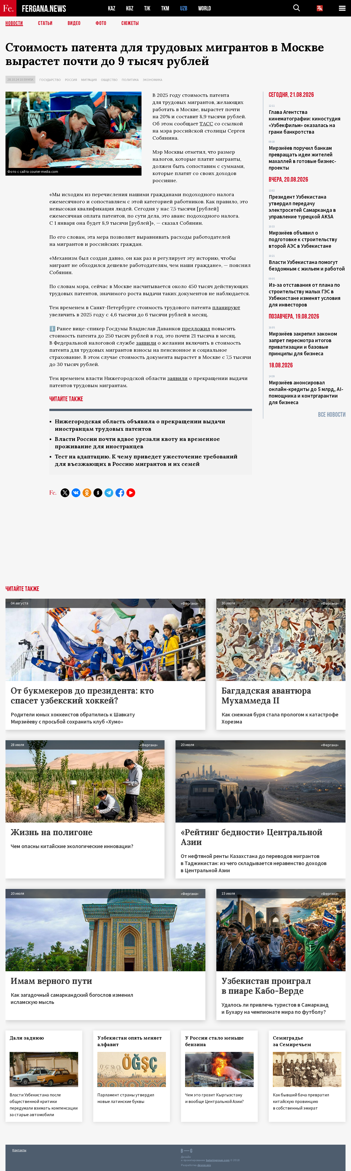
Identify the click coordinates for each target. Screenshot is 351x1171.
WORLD (204, 8)
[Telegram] (108, 492)
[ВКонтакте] (76, 492)
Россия (71, 80)
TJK (147, 8)
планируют (226, 307)
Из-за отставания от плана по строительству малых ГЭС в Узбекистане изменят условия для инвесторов (305, 295)
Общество (109, 80)
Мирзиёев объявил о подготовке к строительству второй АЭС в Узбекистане (303, 239)
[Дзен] (98, 492)
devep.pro (204, 1165)
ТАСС (206, 123)
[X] (65, 492)
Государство (50, 80)
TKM (165, 8)
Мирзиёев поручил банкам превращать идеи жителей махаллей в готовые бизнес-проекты (302, 158)
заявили (146, 343)
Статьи (45, 23)
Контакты (19, 1150)
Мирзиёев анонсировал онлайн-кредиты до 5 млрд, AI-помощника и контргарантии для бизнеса (306, 392)
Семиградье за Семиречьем (292, 1041)
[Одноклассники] (87, 492)
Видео (74, 23)
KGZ (129, 8)
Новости (14, 23)
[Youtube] (130, 492)
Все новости (332, 415)
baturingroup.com (218, 1160)
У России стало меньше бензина (214, 1041)
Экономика (152, 80)
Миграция (89, 80)
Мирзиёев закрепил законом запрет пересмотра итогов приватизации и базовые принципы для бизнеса (303, 343)
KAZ (111, 8)
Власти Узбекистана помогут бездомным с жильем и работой (307, 265)
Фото (101, 23)
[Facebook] (119, 492)
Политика (130, 80)
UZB (183, 8)
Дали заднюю (27, 1038)
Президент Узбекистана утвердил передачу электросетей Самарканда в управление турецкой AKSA (302, 206)
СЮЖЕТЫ (130, 23)
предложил (196, 328)
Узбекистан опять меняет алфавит (129, 1041)
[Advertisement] (175, 544)
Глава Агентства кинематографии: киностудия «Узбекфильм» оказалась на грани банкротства (305, 122)
